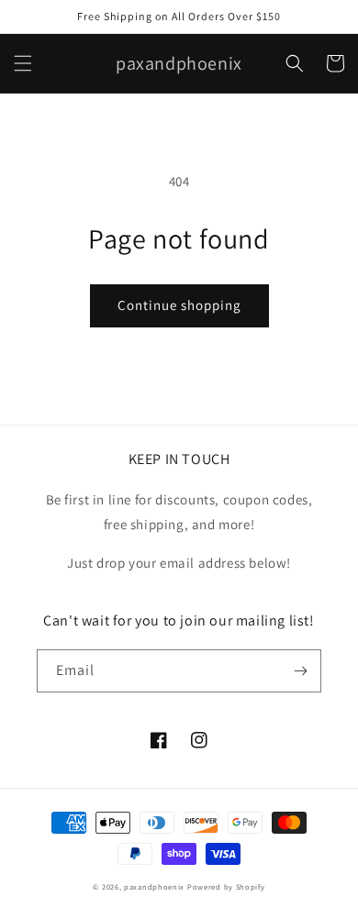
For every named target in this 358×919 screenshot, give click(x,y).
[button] (23, 63)
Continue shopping (179, 305)
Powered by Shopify (226, 886)
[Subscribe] (300, 670)
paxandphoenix (154, 886)
